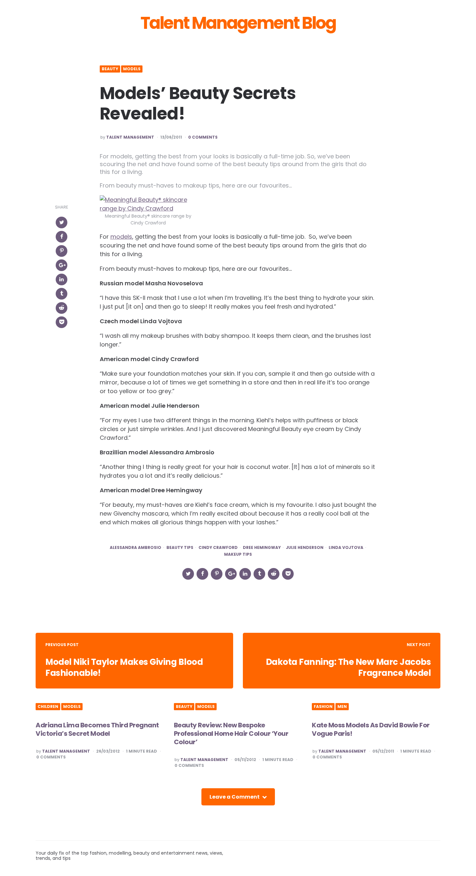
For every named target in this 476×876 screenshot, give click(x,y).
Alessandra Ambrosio (135, 547)
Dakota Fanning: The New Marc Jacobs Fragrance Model (348, 667)
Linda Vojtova (346, 547)
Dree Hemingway (262, 547)
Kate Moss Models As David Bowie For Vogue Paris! (371, 729)
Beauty (110, 69)
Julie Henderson (304, 547)
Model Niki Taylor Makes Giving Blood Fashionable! (124, 667)
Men (342, 706)
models (121, 237)
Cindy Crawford (218, 547)
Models (132, 69)
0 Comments (203, 137)
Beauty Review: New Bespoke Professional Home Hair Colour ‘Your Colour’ (231, 733)
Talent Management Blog (238, 23)
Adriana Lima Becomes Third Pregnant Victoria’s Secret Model (97, 729)
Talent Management (130, 137)
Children (48, 706)
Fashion (323, 706)
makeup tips (238, 554)
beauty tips (179, 547)
